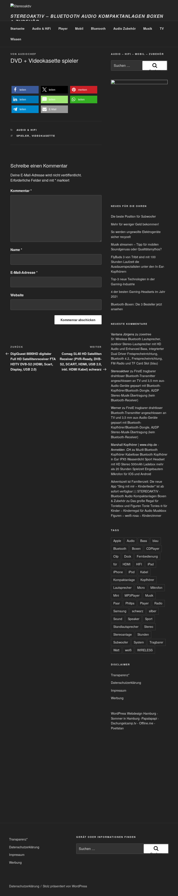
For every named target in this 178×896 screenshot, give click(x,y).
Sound (117, 619)
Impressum (118, 690)
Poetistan (117, 728)
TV (162, 28)
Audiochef (27, 54)
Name (16, 249)
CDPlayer (152, 548)
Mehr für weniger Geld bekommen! (135, 224)
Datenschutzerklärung (126, 682)
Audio (131, 540)
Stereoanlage (122, 634)
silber (152, 611)
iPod (132, 572)
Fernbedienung (147, 556)
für (115, 564)
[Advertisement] (122, 167)
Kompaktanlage (124, 580)
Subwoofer (120, 642)
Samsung (119, 611)
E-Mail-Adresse (24, 272)
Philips (129, 603)
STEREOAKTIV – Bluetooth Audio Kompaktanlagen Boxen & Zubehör (86, 19)
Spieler (23, 135)
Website (17, 294)
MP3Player (132, 595)
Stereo (148, 626)
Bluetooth (98, 28)
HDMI (126, 564)
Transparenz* (120, 675)
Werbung (117, 698)
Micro (141, 587)
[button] (25, 90)
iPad (151, 564)
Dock (127, 556)
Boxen (136, 548)
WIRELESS (145, 650)
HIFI (139, 564)
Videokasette (43, 135)
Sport (148, 619)
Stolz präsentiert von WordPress (65, 886)
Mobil (79, 28)
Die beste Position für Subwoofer (133, 216)
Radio (158, 603)
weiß (128, 650)
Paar (116, 603)
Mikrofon (156, 587)
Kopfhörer (147, 580)
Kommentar (21, 190)
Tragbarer (156, 642)
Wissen (15, 39)
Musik (147, 28)
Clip (116, 556)
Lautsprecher (122, 587)
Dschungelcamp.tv (123, 723)
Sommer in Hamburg (125, 718)
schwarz (137, 611)
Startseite (17, 28)
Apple (117, 540)
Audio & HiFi (41, 28)
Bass (143, 540)
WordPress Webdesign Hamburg (133, 713)
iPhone (118, 572)
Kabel (144, 572)
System (139, 642)
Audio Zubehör (124, 28)
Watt (116, 650)
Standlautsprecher (125, 626)
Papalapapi (149, 718)
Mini (116, 595)
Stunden (143, 634)
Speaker (133, 619)
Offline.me (146, 723)
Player (63, 28)
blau (155, 540)
